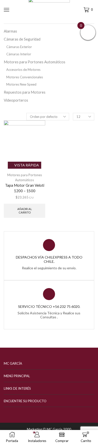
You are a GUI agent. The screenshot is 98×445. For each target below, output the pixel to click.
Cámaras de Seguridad (22, 39)
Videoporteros (16, 100)
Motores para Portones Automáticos (34, 62)
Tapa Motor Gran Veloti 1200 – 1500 (24, 188)
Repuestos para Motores (24, 92)
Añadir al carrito (24, 210)
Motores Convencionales (24, 77)
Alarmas (10, 31)
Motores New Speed (21, 84)
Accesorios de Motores (23, 70)
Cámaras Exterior (19, 47)
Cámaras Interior (18, 54)
